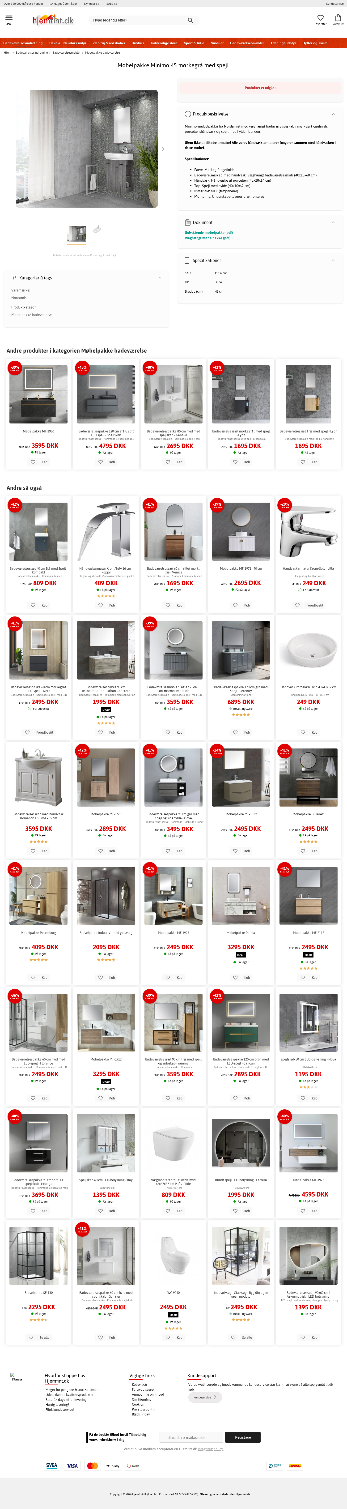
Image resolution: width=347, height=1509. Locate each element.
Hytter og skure (315, 43)
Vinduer (217, 43)
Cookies (138, 1404)
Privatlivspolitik (143, 1409)
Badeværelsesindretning (23, 43)
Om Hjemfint (141, 1399)
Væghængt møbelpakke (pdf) (208, 238)
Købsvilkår (139, 1384)
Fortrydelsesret (143, 1389)
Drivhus (138, 43)
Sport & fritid (194, 43)
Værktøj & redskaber (109, 43)
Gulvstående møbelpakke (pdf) (209, 232)
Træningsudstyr (283, 43)
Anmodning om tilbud (148, 1394)
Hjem (7, 52)
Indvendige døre (164, 43)
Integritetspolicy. (211, 1449)
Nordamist (19, 297)
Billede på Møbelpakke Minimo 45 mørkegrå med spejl (84, 255)
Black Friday (141, 1414)
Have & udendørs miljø (67, 43)
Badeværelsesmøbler (247, 43)
